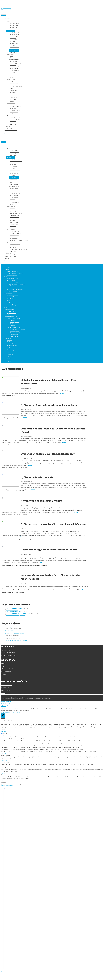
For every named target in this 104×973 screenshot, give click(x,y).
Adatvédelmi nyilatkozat (6, 684)
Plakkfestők (10, 354)
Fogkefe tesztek (14, 104)
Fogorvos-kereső (10, 128)
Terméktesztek (11, 103)
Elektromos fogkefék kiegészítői (15, 273)
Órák (8, 352)
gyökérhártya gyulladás (27, 565)
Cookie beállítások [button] (5, 712)
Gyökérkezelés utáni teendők (37, 477)
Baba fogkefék (14, 320)
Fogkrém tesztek (14, 108)
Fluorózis (13, 65)
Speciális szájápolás (9, 309)
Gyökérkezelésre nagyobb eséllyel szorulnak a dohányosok (53, 524)
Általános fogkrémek (12, 278)
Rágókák (12, 325)
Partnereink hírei (14, 25)
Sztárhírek (13, 29)
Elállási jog (3, 674)
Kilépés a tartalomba (6, 8)
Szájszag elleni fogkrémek (14, 287)
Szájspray (9, 358)
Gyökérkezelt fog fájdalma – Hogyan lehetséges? (48, 454)
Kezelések (10, 30)
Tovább (61, 393)
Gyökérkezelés (14, 50)
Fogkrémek (7, 277)
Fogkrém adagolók (12, 345)
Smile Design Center (10, 627)
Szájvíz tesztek (14, 112)
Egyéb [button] (2, 780)
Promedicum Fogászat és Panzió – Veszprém (16, 640)
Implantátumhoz (11, 313)
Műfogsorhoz (10, 314)
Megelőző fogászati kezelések (18, 122)
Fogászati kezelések (13, 443)
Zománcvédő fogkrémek (13, 291)
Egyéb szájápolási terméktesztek (19, 113)
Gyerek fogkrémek (15, 334)
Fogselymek (10, 298)
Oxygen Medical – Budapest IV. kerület (14, 633)
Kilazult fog (13, 85)
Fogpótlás (13, 45)
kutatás (41, 539)
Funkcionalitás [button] (4, 752)
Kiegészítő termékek (9, 338)
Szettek (9, 360)
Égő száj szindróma (15, 63)
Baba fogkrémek (14, 322)
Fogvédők (9, 347)
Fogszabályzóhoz (11, 311)
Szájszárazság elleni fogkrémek (15, 289)
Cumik (11, 323)
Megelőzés (10, 115)
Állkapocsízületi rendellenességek (14, 58)
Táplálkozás (13, 124)
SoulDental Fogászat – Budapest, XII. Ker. (15, 637)
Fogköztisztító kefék (12, 295)
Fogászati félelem (15, 119)
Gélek (8, 349)
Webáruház (8, 126)
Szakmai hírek (13, 27)
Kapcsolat (3, 692)
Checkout (3, 706)
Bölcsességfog (14, 61)
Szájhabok (10, 356)
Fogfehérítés (13, 39)
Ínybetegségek (14, 83)
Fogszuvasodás (14, 75)
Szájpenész (13, 92)
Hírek (8, 21)
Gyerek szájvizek (14, 336)
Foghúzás (12, 41)
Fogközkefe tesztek (15, 106)
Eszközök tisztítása (12, 305)
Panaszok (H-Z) (11, 79)
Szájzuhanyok (7, 300)
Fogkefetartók (11, 343)
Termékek (3, 663)
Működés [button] (3, 730)
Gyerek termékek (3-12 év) (14, 327)
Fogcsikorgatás (14, 68)
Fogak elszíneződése (15, 66)
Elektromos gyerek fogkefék (17, 329)
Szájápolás (13, 121)
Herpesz (12, 81)
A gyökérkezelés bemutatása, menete (41, 500)
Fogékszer (13, 38)
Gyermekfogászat (15, 117)
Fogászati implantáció (16, 34)
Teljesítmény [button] (4, 760)
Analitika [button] (3, 765)
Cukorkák (9, 340)
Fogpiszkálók (10, 296)
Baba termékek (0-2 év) (13, 318)
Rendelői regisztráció (6, 689)
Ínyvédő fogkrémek (12, 286)
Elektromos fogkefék (12, 271)
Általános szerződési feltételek (8, 668)
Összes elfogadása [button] (15, 712)
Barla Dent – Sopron (10, 630)
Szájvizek (6, 307)
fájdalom (35, 443)
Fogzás (12, 77)
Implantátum (16, 611)
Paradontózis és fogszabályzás (21, 613)
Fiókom (7, 131)
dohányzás (35, 539)
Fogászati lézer (14, 36)
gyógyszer (29, 490)
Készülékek (10, 302)
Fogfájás (12, 72)
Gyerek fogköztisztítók (16, 332)
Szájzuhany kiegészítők (13, 304)
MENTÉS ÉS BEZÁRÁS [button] (7, 785)
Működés (4, 732)
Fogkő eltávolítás (15, 43)
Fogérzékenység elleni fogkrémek (16, 284)
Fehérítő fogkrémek (12, 282)
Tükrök (9, 361)
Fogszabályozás (14, 47)
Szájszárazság (14, 95)
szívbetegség (43, 565)
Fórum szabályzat (5, 687)
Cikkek (6, 20)
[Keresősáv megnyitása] (2, 11)
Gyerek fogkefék (14, 331)
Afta (11, 56)
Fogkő (12, 74)
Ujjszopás (13, 101)
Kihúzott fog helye (18, 608)
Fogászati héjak (14, 32)
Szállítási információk (6, 671)
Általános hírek (14, 23)
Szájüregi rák (14, 97)
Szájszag (12, 94)
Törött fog (13, 99)
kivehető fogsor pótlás (19, 615)
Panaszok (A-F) (11, 54)
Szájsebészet (13, 52)
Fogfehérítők (10, 342)
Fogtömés (13, 48)
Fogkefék (6, 269)
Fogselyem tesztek (15, 110)
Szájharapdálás (14, 90)
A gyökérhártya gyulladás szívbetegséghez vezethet (49, 549)
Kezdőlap (7, 18)
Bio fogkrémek (11, 280)
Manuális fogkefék (12, 275)
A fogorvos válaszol (11, 130)
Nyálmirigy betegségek (16, 86)
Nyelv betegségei (14, 88)
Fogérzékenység (14, 70)
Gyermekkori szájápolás (10, 316)
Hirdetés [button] (3, 772)
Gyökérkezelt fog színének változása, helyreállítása (49, 405)
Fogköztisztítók (8, 293)
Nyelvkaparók (10, 351)
